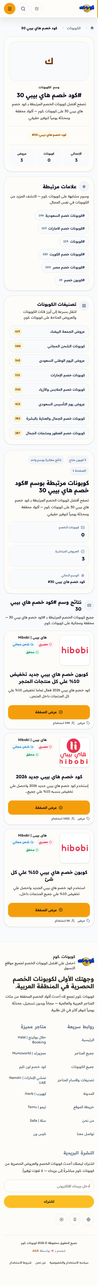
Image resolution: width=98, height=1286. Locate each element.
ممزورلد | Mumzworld (29, 1053)
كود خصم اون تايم (32, 1067)
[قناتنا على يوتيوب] (61, 1219)
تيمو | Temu (37, 1107)
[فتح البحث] (23, 8)
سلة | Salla (38, 1120)
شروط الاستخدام (21, 1262)
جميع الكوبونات (82, 1067)
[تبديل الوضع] (36, 8)
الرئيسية (88, 1040)
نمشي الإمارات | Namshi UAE (27, 1080)
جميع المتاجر (84, 1053)
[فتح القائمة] (9, 8)
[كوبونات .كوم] (69, 9)
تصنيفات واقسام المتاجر (75, 1080)
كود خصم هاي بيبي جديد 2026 (49, 777)
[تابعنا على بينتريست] (75, 1219)
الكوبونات (73, 28)
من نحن (88, 1120)
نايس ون (39, 1134)
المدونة (88, 1093)
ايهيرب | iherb (35, 1093)
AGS (35, 1251)
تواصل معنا (85, 1134)
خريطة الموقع (83, 1107)
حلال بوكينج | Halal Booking (32, 1039)
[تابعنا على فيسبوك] (88, 1219)
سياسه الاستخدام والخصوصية (69, 1262)
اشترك (49, 1201)
